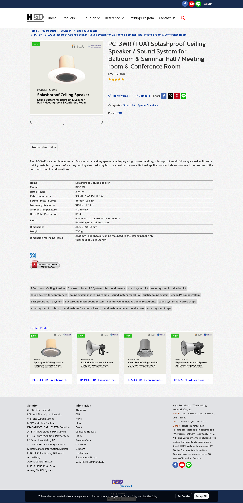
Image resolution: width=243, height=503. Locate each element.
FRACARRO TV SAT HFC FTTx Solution (48, 427)
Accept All (201, 496)
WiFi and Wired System (40, 419)
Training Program (141, 17)
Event (79, 427)
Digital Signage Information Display (47, 449)
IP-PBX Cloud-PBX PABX (41, 466)
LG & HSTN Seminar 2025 (90, 462)
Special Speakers (148, 105)
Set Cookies (184, 496)
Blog (78, 423)
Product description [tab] (44, 147)
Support (80, 449)
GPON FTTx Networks (39, 410)
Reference (113, 17)
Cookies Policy (150, 496)
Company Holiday (86, 432)
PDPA (79, 436)
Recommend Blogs (86, 457)
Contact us (82, 453)
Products (68, 17)
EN (209, 4)
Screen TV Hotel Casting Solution (46, 444)
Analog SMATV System (40, 470)
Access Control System (40, 461)
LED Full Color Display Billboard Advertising (45, 455)
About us (81, 410)
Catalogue (81, 444)
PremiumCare (83, 440)
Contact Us (167, 17)
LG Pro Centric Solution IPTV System (48, 436)
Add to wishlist (120, 96)
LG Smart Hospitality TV (41, 440)
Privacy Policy (130, 496)
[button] (183, 18)
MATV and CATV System (41, 423)
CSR (78, 414)
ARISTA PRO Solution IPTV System (46, 432)
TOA (119, 113)
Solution (90, 17)
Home (52, 17)
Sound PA (129, 105)
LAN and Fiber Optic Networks (44, 414)
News (79, 419)
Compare (144, 96)
